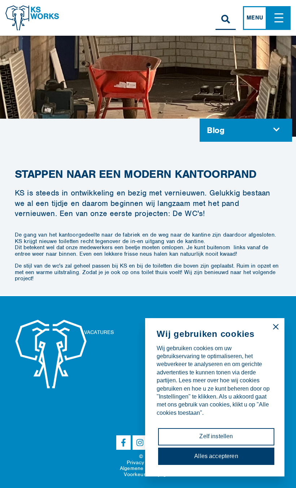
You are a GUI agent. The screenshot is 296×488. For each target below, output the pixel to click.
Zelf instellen (216, 436)
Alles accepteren (216, 456)
